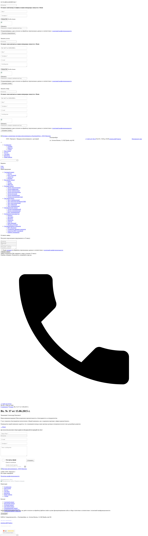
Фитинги (10, 218)
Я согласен (4, 513)
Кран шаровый (12, 223)
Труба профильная (13, 189)
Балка (9, 181)
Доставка (7, 154)
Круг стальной (12, 175)
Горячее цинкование (13, 232)
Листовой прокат (9, 198)
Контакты (7, 155)
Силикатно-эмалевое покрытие (17, 229)
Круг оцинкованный (14, 212)
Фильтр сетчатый (13, 224)
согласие (9, 250)
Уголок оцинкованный (14, 209)
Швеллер (10, 184)
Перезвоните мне (137, 139)
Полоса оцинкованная (14, 211)
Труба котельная (12, 194)
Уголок (10, 183)
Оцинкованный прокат (11, 207)
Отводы (10, 221)
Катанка (10, 178)
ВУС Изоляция (12, 228)
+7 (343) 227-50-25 (90, 139)
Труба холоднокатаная (14, 192)
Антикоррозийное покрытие (12, 226)
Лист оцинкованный (14, 206)
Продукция (7, 151)
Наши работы (8, 157)
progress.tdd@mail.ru (115, 139)
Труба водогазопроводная (15, 197)
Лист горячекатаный (14, 200)
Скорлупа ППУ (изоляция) (15, 231)
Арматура (10, 177)
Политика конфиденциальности (10, 476)
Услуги (6, 152)
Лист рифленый (12, 204)
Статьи (10, 149)
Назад (3, 427)
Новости (10, 148)
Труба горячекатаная (14, 190)
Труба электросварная (14, 187)
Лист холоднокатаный (14, 203)
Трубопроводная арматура (11, 214)
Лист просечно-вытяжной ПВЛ (17, 201)
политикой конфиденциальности (62, 31)
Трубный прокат (9, 186)
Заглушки (10, 217)
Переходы (10, 220)
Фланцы (10, 215)
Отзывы (10, 146)
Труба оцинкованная (14, 195)
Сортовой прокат (9, 172)
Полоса (10, 173)
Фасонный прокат (9, 180)
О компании (7, 145)
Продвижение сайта (6, 479)
